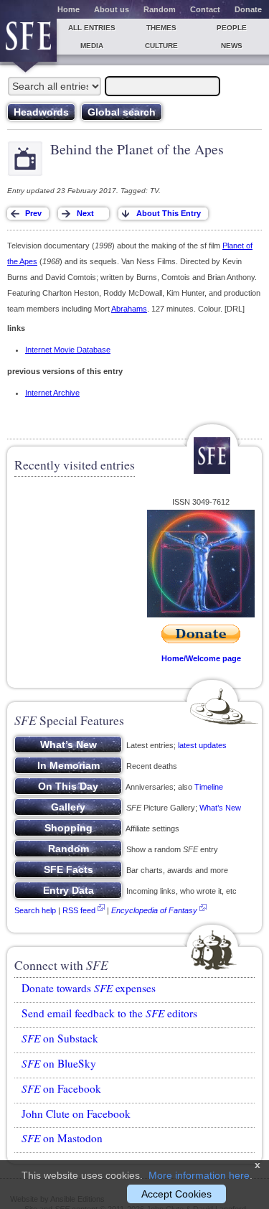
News (231, 46)
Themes (161, 28)
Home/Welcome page (201, 658)
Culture (161, 46)
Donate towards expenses (89, 988)
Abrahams (129, 308)
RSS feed (78, 910)
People (232, 28)
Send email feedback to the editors (109, 1013)
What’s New (220, 807)
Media (91, 46)
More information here (199, 1175)
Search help (35, 910)
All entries (91, 28)
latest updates (202, 745)
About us (111, 9)
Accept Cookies (176, 1194)
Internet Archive (52, 392)
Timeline (208, 787)
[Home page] (28, 40)
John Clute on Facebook (76, 1113)
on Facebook (61, 1088)
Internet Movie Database (67, 349)
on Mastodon (62, 1138)
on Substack (60, 1038)
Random (159, 9)
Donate (248, 9)
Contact (205, 9)
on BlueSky (59, 1063)
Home (68, 9)
